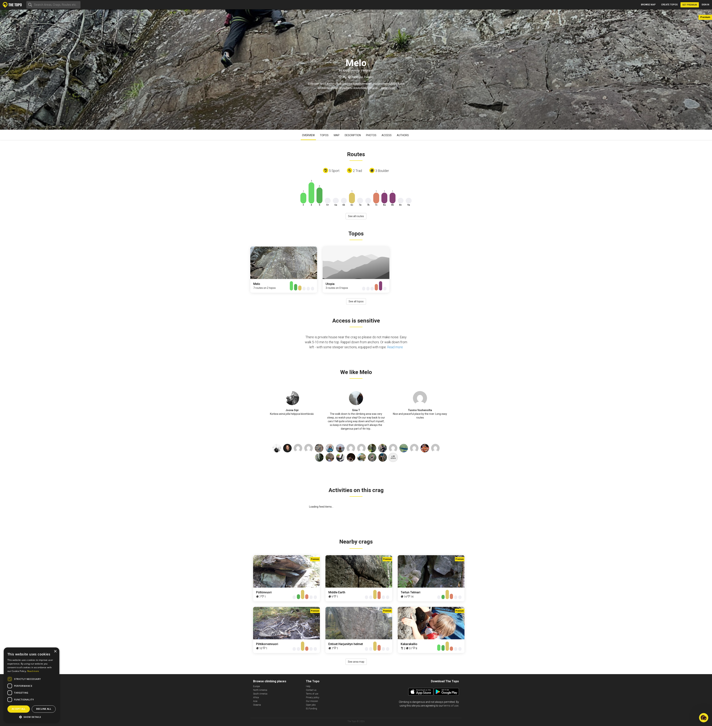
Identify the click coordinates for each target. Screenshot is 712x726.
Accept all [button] (19, 708)
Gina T (356, 410)
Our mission (312, 701)
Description (353, 135)
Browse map (648, 4)
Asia (255, 701)
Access (387, 135)
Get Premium (689, 5)
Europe (256, 686)
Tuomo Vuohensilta (420, 410)
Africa (256, 697)
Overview (308, 135)
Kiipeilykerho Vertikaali (358, 70)
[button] (31, 717)
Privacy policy (312, 697)
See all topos (356, 301)
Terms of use (312, 693)
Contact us (311, 690)
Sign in (705, 4)
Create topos (669, 4)
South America (260, 693)
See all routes (356, 216)
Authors (403, 135)
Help (308, 686)
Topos (324, 135)
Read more (387, 88)
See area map (356, 661)
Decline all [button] (43, 708)
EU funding (311, 708)
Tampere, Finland (362, 77)
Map (336, 135)
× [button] (55, 651)
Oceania (257, 705)
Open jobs (311, 705)
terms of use (451, 705)
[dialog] (31, 684)
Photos (371, 135)
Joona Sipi (292, 410)
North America (260, 690)
